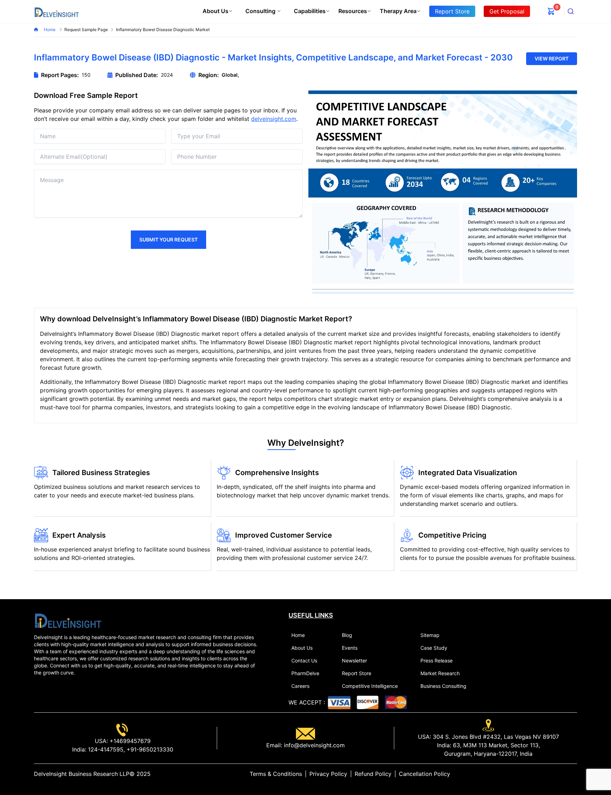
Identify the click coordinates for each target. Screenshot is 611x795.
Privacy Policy (328, 773)
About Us (215, 10)
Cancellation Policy (424, 773)
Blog (347, 635)
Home (50, 29)
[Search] (570, 11)
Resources (352, 10)
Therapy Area (398, 10)
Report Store (356, 673)
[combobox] (570, 11)
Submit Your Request (168, 239)
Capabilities (310, 10)
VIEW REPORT (552, 58)
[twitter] (557, 774)
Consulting (260, 10)
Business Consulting (443, 686)
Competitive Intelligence (370, 686)
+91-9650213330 (149, 749)
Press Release (436, 660)
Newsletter (354, 660)
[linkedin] (551, 774)
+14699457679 (129, 740)
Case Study (433, 648)
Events (349, 648)
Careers (300, 686)
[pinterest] (568, 774)
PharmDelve (305, 673)
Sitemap (430, 635)
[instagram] (574, 774)
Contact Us (304, 660)
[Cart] (551, 11)
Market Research (440, 673)
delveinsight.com (273, 118)
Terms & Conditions (276, 773)
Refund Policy (373, 773)
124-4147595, (105, 749)
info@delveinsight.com (313, 745)
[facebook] (563, 774)
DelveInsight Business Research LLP (81, 773)
